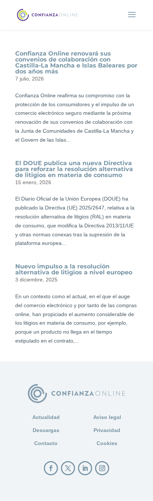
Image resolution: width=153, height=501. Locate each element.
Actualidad (46, 417)
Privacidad (107, 430)
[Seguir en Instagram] (102, 468)
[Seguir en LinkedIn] (85, 468)
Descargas (46, 430)
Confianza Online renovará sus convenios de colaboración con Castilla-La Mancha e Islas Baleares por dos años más (76, 62)
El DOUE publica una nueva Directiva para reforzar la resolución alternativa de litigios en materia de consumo (74, 169)
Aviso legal (107, 417)
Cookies (107, 443)
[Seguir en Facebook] (51, 468)
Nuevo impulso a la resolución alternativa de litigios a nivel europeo (73, 269)
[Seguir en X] (68, 468)
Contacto (46, 443)
